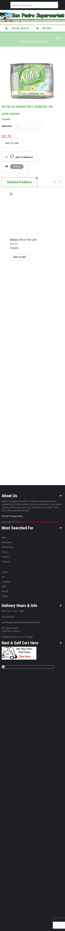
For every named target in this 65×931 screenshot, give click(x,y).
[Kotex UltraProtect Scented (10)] (32, 76)
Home (6, 38)
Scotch (5, 572)
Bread (5, 591)
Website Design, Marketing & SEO (39, 521)
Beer (4, 537)
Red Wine (7, 542)
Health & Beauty (21, 38)
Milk (4, 586)
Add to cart (12, 143)
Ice (3, 576)
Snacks (5, 556)
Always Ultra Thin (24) (23, 239)
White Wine (8, 547)
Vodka (5, 596)
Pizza (4, 551)
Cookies (6, 581)
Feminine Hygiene (43, 38)
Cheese (6, 561)
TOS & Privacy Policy (12, 516)
